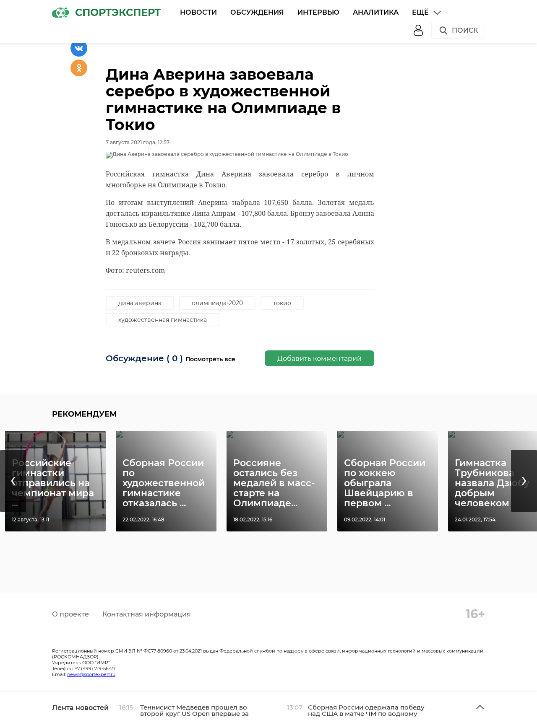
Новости (198, 12)
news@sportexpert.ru (91, 674)
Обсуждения (257, 12)
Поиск (465, 30)
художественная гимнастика (162, 320)
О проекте (70, 614)
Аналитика (376, 12)
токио (282, 303)
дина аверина (140, 303)
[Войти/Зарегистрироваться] (418, 30)
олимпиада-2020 (217, 303)
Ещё (420, 12)
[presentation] (13, 481)
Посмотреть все (210, 359)
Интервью (318, 12)
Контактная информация (146, 614)
